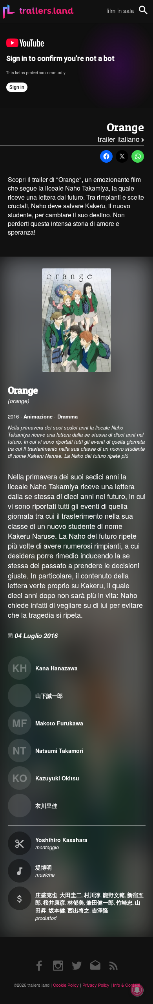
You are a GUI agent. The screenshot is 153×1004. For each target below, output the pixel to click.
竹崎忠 (124, 902)
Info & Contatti (126, 985)
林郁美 (75, 902)
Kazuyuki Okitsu (57, 778)
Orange (125, 127)
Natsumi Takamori (59, 750)
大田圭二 (71, 895)
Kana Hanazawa (56, 668)
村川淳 (92, 895)
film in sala (120, 10)
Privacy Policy (95, 985)
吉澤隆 (100, 910)
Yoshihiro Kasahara (61, 840)
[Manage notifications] (137, 990)
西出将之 (78, 910)
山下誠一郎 (49, 695)
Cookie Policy (66, 985)
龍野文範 (114, 895)
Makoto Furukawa (59, 723)
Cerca (148, 14)
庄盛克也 (46, 895)
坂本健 (57, 910)
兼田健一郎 (100, 902)
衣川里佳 (46, 805)
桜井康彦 (54, 902)
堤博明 (43, 867)
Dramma (67, 416)
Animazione (38, 416)
